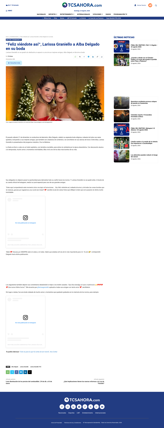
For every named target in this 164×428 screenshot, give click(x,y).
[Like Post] (102, 57)
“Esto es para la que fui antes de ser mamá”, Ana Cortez (38, 352)
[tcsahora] (82, 5)
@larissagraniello (43, 287)
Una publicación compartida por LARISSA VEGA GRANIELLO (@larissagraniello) (34, 245)
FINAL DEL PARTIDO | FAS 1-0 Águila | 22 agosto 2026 (144, 46)
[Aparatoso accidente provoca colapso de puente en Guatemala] (121, 103)
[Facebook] (84, 57)
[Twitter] (80, 57)
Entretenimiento (14, 36)
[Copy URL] (97, 57)
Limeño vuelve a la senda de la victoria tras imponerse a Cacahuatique (144, 142)
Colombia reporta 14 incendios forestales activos (141, 115)
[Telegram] (88, 57)
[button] (156, 5)
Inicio (7, 36)
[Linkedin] (93, 57)
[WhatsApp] (75, 57)
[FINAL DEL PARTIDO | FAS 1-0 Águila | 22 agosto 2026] (121, 46)
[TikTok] (85, 406)
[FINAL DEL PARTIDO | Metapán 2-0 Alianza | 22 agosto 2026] (121, 129)
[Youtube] (102, 406)
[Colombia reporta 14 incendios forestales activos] (121, 116)
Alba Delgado (14, 366)
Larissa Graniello (24, 366)
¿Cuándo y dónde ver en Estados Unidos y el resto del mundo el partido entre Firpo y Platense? (144, 59)
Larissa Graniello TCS (35, 366)
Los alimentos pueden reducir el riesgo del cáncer (144, 156)
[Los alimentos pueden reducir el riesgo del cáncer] (121, 156)
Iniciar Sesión (141, 5)
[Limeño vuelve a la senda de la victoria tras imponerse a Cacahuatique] (121, 143)
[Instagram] (67, 406)
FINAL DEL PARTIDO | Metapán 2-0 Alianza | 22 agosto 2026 (143, 129)
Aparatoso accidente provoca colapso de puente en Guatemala (144, 102)
